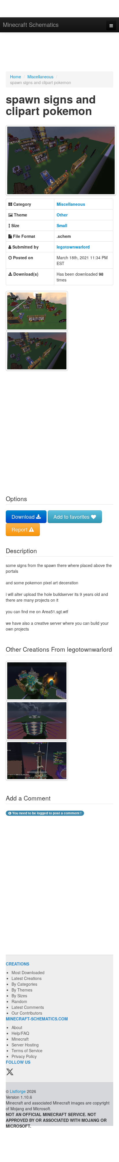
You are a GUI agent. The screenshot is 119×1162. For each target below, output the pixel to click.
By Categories (24, 984)
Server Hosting (25, 1045)
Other (62, 215)
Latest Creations (27, 978)
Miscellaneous (40, 76)
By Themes (22, 990)
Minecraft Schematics (31, 24)
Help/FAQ (20, 1033)
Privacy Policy (24, 1056)
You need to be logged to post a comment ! (46, 813)
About (17, 1027)
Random (19, 1001)
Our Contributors (27, 1013)
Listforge (18, 1091)
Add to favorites (72, 516)
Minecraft (20, 1039)
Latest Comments (28, 1007)
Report (20, 529)
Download (24, 516)
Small (62, 225)
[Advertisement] (59, 52)
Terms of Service (27, 1050)
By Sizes (19, 995)
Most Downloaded (28, 972)
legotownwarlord (73, 247)
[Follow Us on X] (10, 1072)
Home (15, 76)
